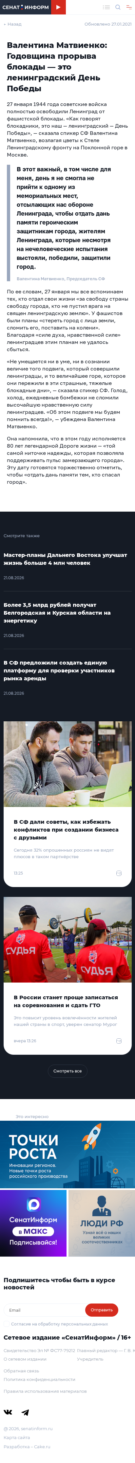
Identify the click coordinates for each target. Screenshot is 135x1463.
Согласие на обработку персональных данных (59, 1324)
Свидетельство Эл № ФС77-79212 (39, 1350)
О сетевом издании (25, 1359)
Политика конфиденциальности (39, 1379)
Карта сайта (17, 1437)
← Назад (13, 24)
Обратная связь (21, 1370)
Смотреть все (67, 1071)
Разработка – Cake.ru (27, 1446)
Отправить (102, 1309)
